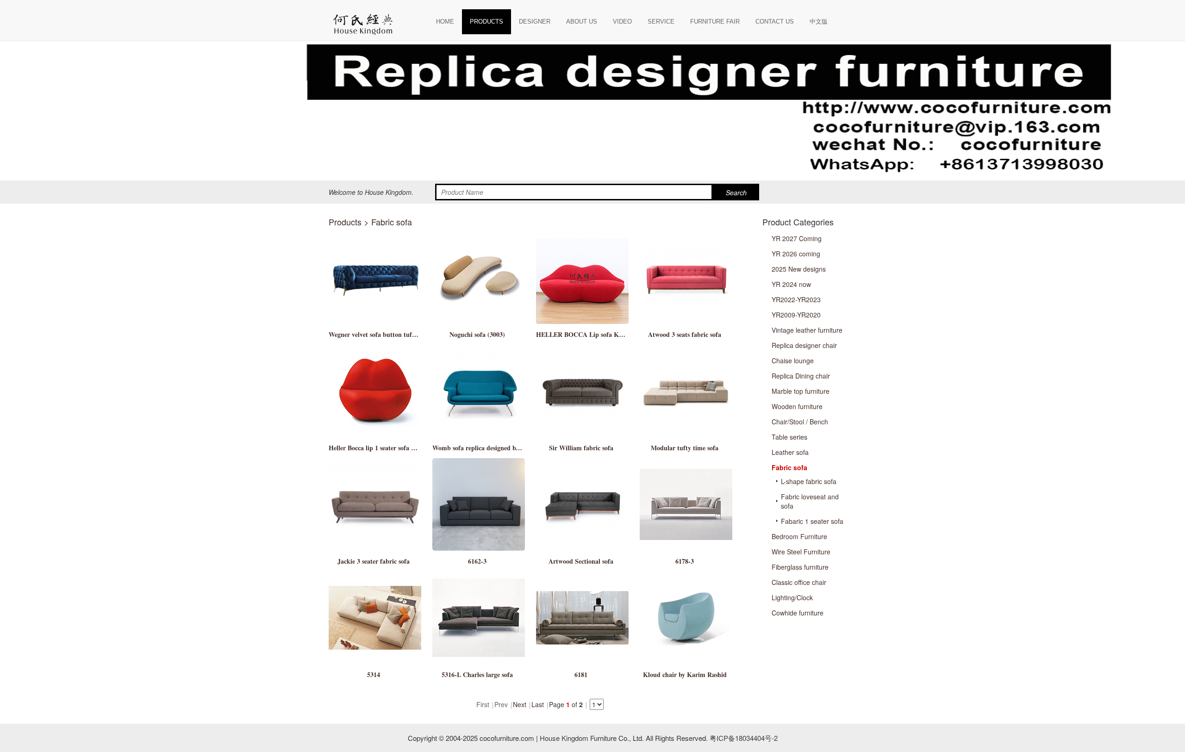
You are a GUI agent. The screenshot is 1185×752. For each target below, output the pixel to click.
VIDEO (622, 21)
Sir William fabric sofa (581, 448)
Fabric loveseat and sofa (810, 501)
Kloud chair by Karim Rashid (685, 674)
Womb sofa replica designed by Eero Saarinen (496, 448)
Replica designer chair (804, 345)
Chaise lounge (793, 360)
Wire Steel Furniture (801, 551)
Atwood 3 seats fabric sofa (684, 334)
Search (736, 192)
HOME (445, 21)
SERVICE (661, 21)
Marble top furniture (801, 391)
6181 (580, 674)
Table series (789, 436)
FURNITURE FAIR (715, 21)
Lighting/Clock (792, 597)
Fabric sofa (391, 222)
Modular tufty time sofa (684, 448)
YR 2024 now (791, 284)
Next (519, 704)
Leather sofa (790, 452)
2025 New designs (799, 268)
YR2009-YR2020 (796, 314)
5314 (373, 674)
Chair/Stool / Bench (800, 421)
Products (345, 222)
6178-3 (684, 561)
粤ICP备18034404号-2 (743, 738)
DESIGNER (534, 21)
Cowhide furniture (797, 612)
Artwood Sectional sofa (581, 561)
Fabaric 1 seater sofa (812, 521)
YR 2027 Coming (797, 238)
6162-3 (477, 561)
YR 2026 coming (796, 253)
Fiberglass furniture (800, 567)
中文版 (819, 21)
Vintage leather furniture (807, 330)
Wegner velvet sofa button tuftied (376, 334)
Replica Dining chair (801, 375)
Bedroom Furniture (799, 536)
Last (537, 704)
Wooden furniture (797, 406)
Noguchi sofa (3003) (477, 334)
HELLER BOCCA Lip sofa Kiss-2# (585, 334)
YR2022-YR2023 (796, 299)
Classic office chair (799, 582)
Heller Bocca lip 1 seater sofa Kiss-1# (380, 448)
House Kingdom (564, 738)
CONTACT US (774, 21)
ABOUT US (581, 21)
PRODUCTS (486, 21)
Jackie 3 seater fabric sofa (373, 561)
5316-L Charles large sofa (477, 674)
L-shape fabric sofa (808, 481)
